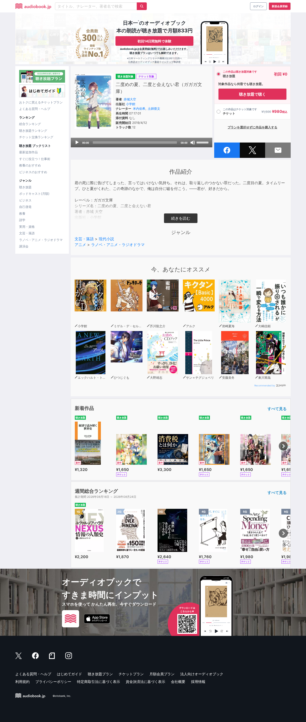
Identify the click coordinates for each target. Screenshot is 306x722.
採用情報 (198, 681)
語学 (22, 220)
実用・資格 (27, 227)
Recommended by (264, 385)
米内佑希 (139, 108)
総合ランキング (30, 124)
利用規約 (22, 681)
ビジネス (25, 200)
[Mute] (192, 142)
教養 (22, 213)
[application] (141, 142)
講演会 (23, 246)
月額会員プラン (162, 674)
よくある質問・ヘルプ (34, 109)
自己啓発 (25, 207)
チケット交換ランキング (36, 137)
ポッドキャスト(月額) (34, 193)
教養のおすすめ (30, 165)
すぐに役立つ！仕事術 (34, 159)
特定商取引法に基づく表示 (98, 681)
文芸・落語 (27, 233)
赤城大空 (130, 99)
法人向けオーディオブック (201, 674)
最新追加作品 (28, 152)
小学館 (130, 104)
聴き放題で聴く (252, 94)
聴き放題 (25, 187)
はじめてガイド (69, 674)
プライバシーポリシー (53, 681)
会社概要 (178, 681)
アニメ (80, 244)
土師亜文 (154, 108)
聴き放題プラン (100, 674)
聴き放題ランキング (33, 130)
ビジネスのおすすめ (33, 172)
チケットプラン (131, 674)
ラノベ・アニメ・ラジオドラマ (41, 240)
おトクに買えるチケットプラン (41, 102)
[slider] (203, 142)
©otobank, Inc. (62, 696)
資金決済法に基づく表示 (145, 681)
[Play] (77, 142)
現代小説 (106, 238)
